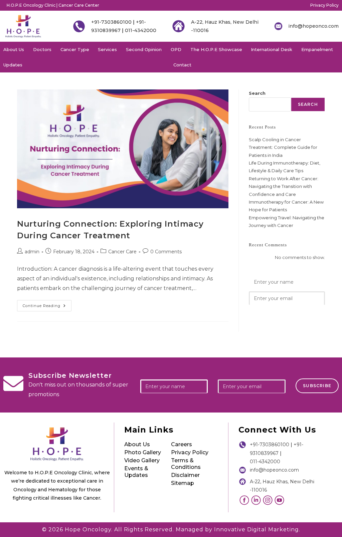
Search (257, 93)
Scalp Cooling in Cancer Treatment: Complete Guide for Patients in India (283, 147)
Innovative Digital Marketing (256, 529)
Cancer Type (74, 49)
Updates (12, 64)
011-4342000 (140, 30)
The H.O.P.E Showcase (216, 49)
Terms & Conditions (186, 463)
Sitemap (182, 483)
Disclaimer (185, 475)
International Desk (271, 49)
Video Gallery (142, 460)
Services (107, 49)
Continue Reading (47, 304)
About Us (13, 49)
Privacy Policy (324, 5)
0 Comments (166, 252)
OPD (176, 49)
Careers (181, 444)
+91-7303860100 (111, 22)
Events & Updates (136, 471)
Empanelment (317, 49)
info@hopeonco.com (313, 26)
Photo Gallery (142, 452)
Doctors (42, 49)
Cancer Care (122, 252)
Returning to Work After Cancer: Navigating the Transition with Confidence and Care (283, 186)
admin (32, 252)
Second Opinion (144, 49)
